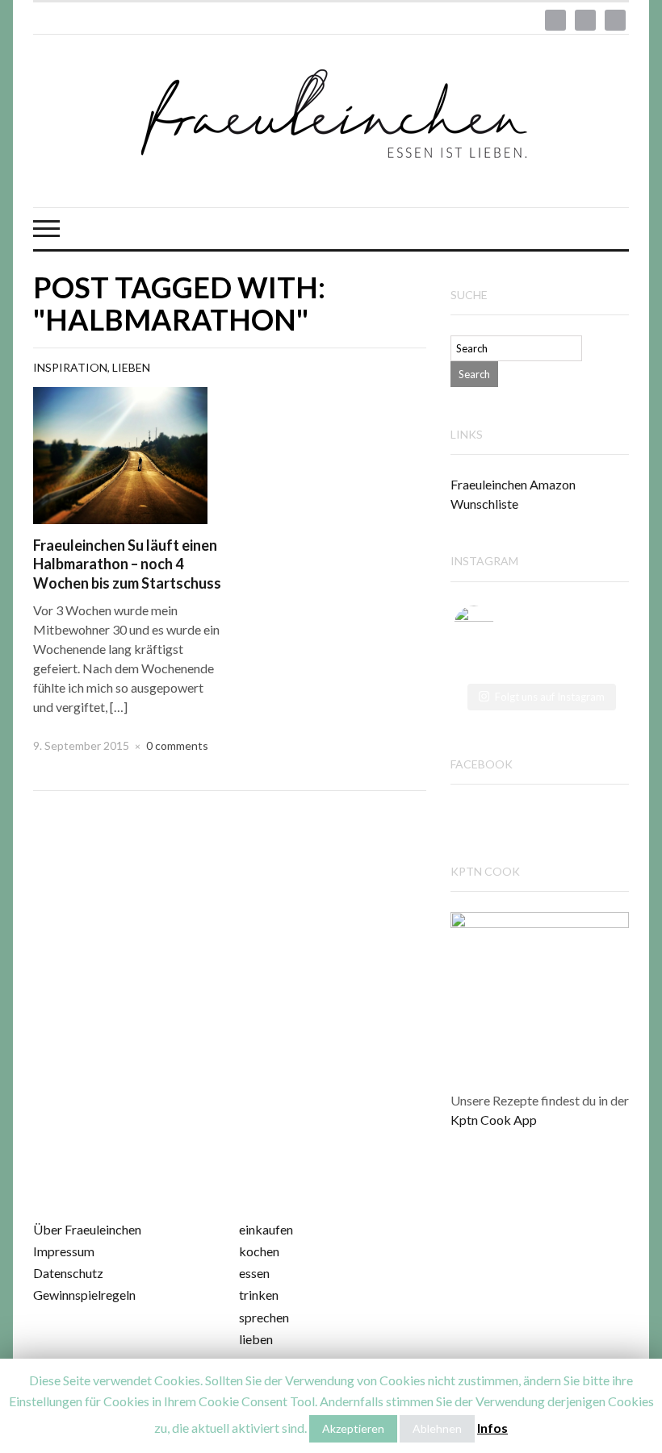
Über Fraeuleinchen (87, 1229)
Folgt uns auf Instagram (550, 696)
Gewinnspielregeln (84, 1294)
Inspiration (70, 367)
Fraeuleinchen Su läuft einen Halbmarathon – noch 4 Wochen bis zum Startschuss (127, 564)
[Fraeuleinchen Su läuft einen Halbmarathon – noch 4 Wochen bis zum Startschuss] (120, 453)
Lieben (131, 367)
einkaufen (266, 1229)
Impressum (63, 1251)
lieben (256, 1339)
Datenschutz (68, 1272)
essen (254, 1272)
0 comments (177, 745)
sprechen (264, 1317)
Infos (492, 1427)
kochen (259, 1251)
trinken (259, 1294)
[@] (498, 626)
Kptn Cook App (493, 1119)
